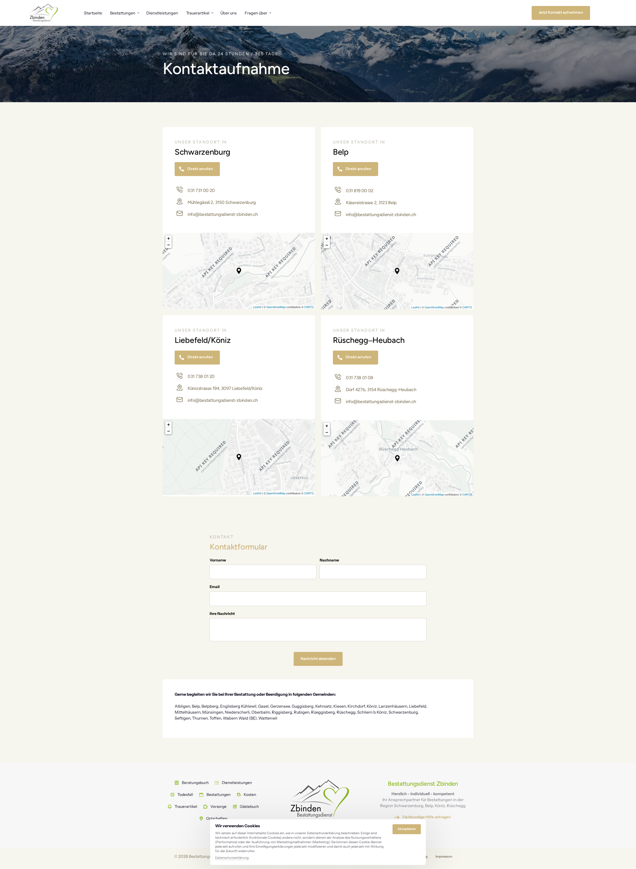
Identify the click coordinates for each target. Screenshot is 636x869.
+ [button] (168, 238)
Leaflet (257, 307)
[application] (239, 271)
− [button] (168, 244)
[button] (239, 270)
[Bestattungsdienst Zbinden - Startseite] (43, 13)
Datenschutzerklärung (232, 858)
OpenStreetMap (275, 307)
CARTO (309, 307)
